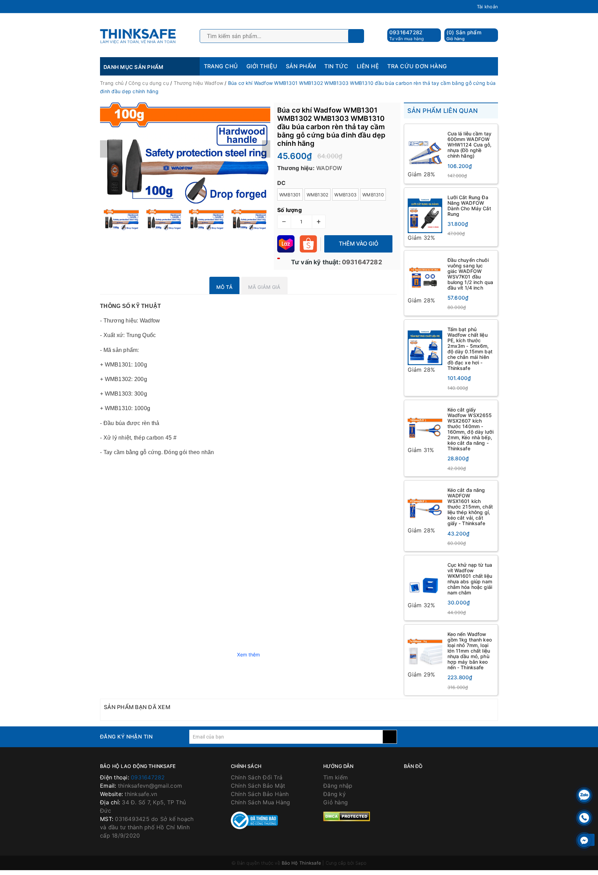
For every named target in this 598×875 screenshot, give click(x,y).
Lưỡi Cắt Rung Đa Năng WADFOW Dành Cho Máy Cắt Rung (469, 205)
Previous (104, 149)
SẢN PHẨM (301, 66)
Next (266, 149)
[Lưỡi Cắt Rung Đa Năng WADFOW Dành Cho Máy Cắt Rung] (425, 212)
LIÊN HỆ (368, 66)
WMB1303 (345, 194)
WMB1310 (373, 194)
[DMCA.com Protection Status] (346, 816)
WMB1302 (318, 194)
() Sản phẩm (463, 35)
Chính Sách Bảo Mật (258, 785)
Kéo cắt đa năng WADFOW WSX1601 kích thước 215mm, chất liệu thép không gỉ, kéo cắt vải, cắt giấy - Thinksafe (470, 507)
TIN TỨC (336, 66)
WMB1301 (290, 194)
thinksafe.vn (141, 793)
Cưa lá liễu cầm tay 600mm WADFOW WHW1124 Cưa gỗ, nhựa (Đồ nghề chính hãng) (469, 145)
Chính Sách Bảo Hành (260, 793)
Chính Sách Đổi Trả (257, 777)
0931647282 (406, 32)
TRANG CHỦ (221, 66)
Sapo (360, 863)
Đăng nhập (337, 785)
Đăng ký (334, 793)
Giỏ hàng (335, 802)
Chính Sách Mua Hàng (260, 802)
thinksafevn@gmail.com (150, 785)
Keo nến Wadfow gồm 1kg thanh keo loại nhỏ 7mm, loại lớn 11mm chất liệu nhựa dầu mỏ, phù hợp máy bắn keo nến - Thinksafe (469, 651)
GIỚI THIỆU (262, 66)
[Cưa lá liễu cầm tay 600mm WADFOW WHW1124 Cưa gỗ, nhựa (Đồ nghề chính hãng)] (425, 148)
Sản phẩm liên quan (442, 110)
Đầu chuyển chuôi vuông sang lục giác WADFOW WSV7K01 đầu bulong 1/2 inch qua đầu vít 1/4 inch (470, 274)
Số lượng (289, 209)
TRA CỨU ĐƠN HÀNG (417, 66)
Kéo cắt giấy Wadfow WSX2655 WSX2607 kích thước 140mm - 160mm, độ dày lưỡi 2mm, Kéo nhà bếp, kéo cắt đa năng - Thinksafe (470, 429)
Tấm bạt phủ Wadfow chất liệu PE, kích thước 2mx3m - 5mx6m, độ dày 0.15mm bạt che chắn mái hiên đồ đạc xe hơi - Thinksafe (469, 348)
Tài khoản (487, 6)
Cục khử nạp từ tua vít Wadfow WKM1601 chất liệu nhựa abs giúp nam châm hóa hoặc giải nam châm (469, 578)
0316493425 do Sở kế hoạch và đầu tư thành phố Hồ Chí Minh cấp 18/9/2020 (147, 827)
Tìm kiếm (335, 777)
